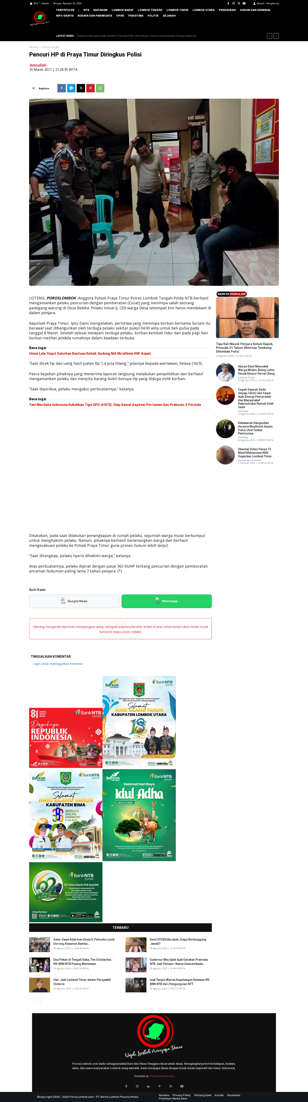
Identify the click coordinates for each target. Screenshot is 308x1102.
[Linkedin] (148, 1086)
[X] (239, 3)
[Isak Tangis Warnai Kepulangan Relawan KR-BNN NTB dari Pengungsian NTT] (136, 985)
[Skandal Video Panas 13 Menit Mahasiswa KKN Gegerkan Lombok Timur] (225, 455)
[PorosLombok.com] (39, 19)
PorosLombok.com (162, 1076)
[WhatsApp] (100, 88)
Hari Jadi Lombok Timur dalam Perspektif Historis (111, 35)
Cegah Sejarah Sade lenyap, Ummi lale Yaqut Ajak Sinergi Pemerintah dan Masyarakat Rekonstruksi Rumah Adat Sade (255, 398)
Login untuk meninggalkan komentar (58, 663)
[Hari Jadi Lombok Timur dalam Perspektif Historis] (39, 985)
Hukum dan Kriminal (227, 337)
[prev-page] (31, 1000)
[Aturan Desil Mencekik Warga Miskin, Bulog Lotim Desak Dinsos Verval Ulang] (225, 372)
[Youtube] (244, 3)
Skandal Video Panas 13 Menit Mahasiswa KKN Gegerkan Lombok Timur (255, 452)
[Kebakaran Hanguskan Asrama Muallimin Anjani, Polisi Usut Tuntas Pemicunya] (225, 428)
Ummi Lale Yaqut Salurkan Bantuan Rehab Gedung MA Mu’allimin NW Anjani (90, 354)
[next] (276, 35)
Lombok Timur (246, 377)
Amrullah (38, 65)
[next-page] (38, 1000)
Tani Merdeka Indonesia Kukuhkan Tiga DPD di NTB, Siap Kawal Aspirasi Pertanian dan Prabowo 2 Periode (115, 405)
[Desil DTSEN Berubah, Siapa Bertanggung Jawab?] (136, 944)
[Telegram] (71, 88)
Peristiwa (243, 411)
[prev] (269, 35)
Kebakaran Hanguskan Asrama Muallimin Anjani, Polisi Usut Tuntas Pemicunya (255, 428)
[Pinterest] (90, 88)
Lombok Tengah (50, 47)
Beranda (33, 47)
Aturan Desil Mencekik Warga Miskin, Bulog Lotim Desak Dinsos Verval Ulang (256, 370)
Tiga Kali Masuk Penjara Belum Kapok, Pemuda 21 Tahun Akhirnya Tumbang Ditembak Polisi (244, 347)
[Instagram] (233, 3)
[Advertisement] (120, 471)
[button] (273, 24)
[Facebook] (228, 3)
